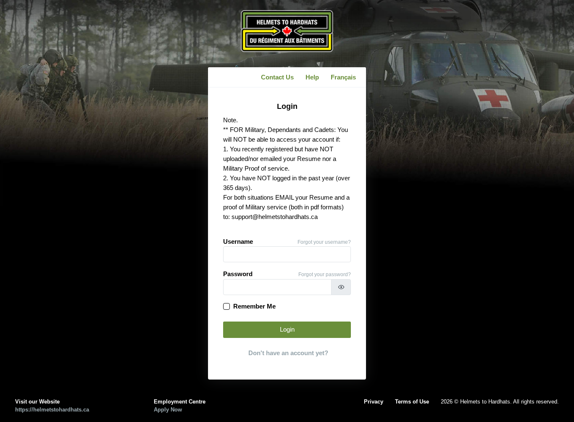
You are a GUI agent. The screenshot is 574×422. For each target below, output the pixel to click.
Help (312, 77)
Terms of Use (412, 401)
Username (238, 241)
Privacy (373, 401)
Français (343, 77)
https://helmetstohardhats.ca (52, 409)
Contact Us (277, 77)
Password (238, 274)
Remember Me (254, 306)
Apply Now (168, 409)
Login (287, 329)
